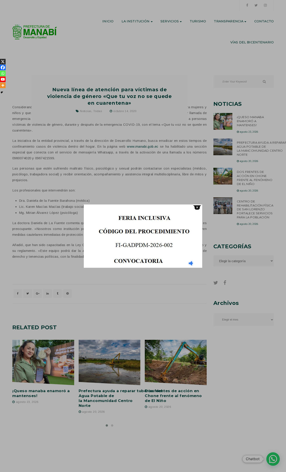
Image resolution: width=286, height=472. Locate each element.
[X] (3, 61)
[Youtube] (3, 79)
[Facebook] (3, 67)
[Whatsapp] (3, 73)
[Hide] (2, 92)
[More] (3, 85)
